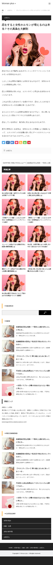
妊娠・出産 (7, 526)
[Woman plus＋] (9, 3)
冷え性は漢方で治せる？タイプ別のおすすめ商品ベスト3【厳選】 (14, 294)
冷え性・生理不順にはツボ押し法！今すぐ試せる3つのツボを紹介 (39, 245)
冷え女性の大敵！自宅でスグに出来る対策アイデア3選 (14, 194)
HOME (10, 547)
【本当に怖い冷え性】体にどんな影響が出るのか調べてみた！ (39, 270)
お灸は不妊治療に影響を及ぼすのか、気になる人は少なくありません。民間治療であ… (33, 378)
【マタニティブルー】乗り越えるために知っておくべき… (33, 357)
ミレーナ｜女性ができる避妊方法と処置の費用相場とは (14, 245)
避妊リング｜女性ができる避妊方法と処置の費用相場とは (14, 270)
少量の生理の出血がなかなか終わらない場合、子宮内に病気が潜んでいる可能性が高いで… (33, 393)
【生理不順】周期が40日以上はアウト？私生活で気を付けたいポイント (14, 164)
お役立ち (7, 17)
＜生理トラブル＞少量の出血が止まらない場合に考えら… (33, 387)
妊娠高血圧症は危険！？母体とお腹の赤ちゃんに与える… (33, 328)
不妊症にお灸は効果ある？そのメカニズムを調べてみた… (33, 372)
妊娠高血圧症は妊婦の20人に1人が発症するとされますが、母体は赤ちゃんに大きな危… (32, 334)
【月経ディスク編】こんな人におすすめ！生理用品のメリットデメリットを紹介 (14, 220)
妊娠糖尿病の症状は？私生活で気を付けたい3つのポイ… (33, 343)
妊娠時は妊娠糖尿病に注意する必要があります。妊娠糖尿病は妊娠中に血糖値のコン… (33, 349)
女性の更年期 (8, 531)
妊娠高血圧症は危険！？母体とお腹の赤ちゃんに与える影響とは (38, 164)
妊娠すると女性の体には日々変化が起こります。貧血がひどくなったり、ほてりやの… (33, 364)
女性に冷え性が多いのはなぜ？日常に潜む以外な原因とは (39, 194)
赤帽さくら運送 (7, 407)
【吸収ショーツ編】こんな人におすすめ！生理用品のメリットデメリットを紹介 (39, 220)
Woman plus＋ (24, 553)
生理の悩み (7, 520)
